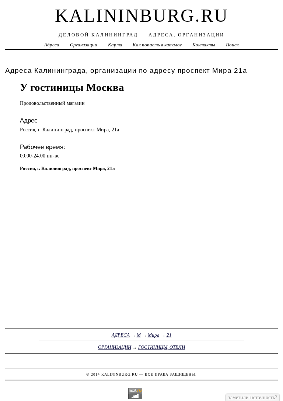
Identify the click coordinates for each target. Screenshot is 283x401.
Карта (115, 44)
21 (169, 335)
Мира (154, 335)
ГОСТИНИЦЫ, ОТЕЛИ (161, 347)
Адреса (51, 44)
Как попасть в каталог (157, 44)
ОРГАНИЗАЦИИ (114, 347)
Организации (83, 44)
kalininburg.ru (141, 15)
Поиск (232, 44)
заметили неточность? (252, 397)
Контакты (203, 44)
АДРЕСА (121, 335)
